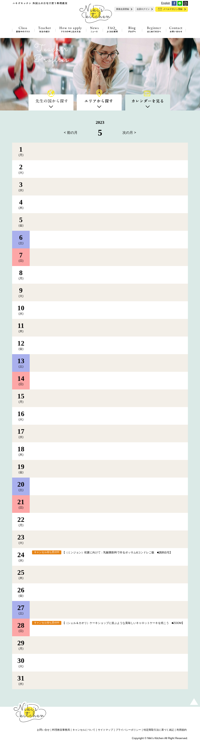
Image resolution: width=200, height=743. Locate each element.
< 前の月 (71, 133)
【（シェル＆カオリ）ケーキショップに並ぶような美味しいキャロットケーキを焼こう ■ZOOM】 (123, 622)
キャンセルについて (83, 730)
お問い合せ (43, 730)
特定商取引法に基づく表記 (159, 730)
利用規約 (182, 730)
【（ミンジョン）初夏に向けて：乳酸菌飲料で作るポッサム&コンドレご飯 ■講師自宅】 (117, 552)
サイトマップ (105, 730)
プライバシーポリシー (128, 730)
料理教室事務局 (61, 730)
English (165, 3)
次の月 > (129, 133)
